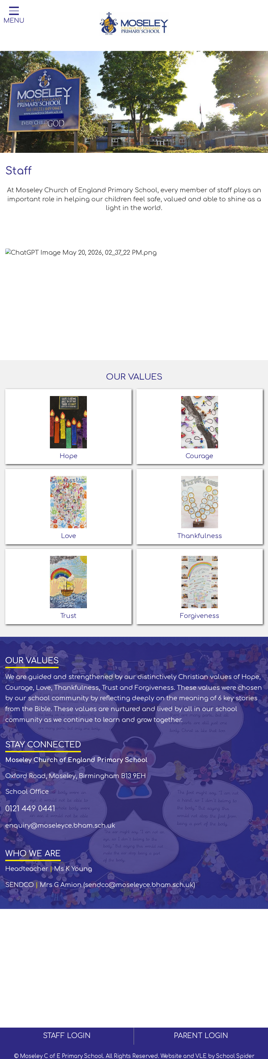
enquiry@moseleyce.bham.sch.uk (60, 825)
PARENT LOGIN (201, 1036)
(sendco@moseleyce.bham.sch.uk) (139, 884)
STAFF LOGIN (67, 1036)
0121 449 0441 (30, 809)
